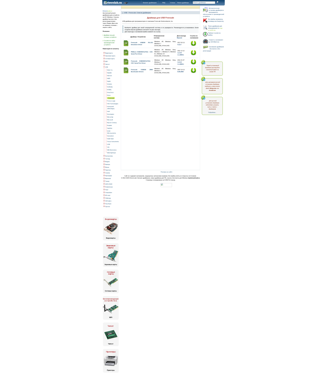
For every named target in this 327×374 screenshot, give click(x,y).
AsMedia (110, 87)
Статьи (172, 2)
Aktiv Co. (110, 70)
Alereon (109, 75)
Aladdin (109, 73)
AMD (108, 78)
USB (108, 144)
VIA (108, 147)
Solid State (110, 138)
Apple (109, 81)
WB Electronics (112, 150)
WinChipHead (111, 153)
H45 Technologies (112, 103)
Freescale (111, 98)
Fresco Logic (111, 101)
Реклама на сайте (166, 172)
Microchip (110, 117)
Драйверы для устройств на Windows (116, 5)
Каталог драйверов (150, 2)
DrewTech (110, 92)
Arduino (109, 84)
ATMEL (109, 89)
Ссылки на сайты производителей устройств (109, 42)
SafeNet (109, 128)
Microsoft (110, 120)
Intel (108, 111)
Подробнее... (212, 112)
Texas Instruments (113, 141)
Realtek (109, 125)
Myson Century (112, 122)
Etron (108, 95)
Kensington (110, 114)
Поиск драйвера (183, 2)
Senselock (110, 136)
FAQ (163, 2)
